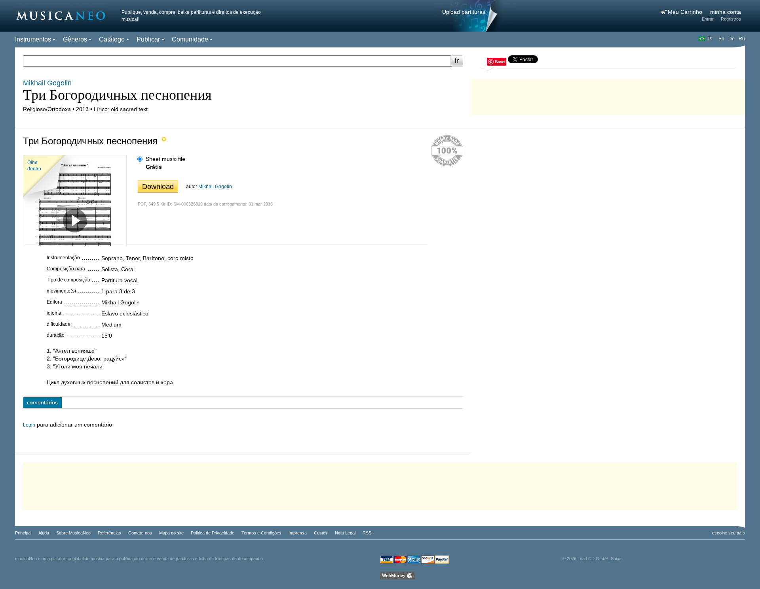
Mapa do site (171, 532)
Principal (23, 532)
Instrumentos (33, 39)
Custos (321, 532)
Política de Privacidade (212, 532)
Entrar (708, 19)
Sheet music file (165, 159)
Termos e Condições (261, 532)
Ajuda (43, 532)
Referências (109, 532)
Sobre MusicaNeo (73, 532)
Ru (742, 39)
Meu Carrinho (686, 12)
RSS (367, 532)
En (721, 39)
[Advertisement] (608, 95)
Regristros (731, 19)
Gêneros (75, 39)
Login (29, 425)
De (731, 39)
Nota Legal (345, 532)
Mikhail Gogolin (215, 186)
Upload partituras (463, 12)
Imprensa (298, 532)
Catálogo (112, 39)
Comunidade (190, 39)
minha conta (725, 12)
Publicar (148, 39)
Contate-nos (140, 532)
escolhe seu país (728, 532)
